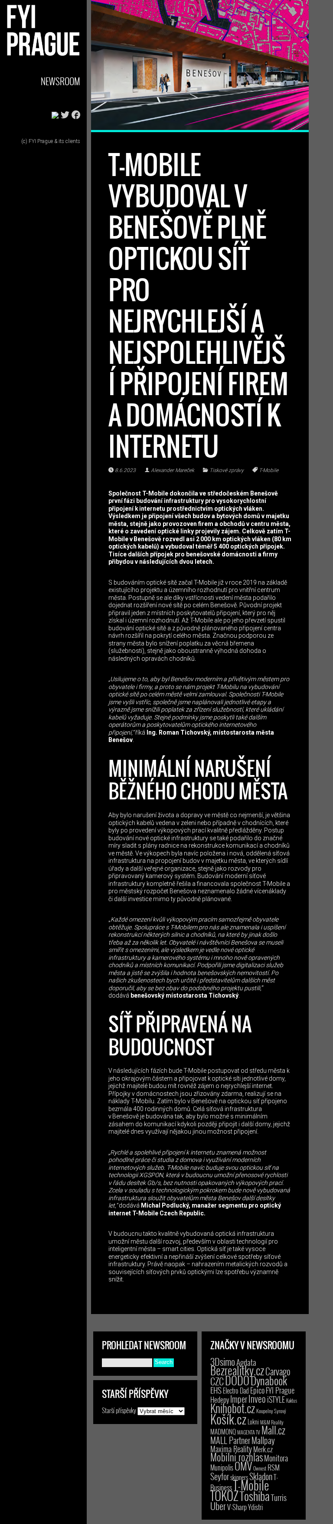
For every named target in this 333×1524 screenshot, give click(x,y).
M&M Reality (272, 1422)
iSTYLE (276, 1399)
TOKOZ (224, 1495)
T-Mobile (268, 470)
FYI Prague (280, 1390)
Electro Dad (236, 1390)
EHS (216, 1390)
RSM (274, 1467)
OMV (243, 1466)
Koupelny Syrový (271, 1411)
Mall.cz (273, 1430)
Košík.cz (228, 1418)
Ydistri (255, 1507)
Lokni (253, 1421)
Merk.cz (263, 1449)
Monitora (276, 1458)
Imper (238, 1398)
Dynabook (269, 1380)
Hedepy (219, 1399)
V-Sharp (237, 1506)
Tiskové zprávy (226, 470)
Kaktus (291, 1400)
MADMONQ (223, 1431)
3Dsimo (222, 1361)
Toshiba (255, 1495)
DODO (237, 1380)
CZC (217, 1381)
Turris (279, 1497)
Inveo (257, 1398)
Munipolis (221, 1467)
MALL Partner (230, 1440)
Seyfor (219, 1476)
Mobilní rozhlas (236, 1456)
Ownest (259, 1468)
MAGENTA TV (248, 1432)
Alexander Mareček (172, 470)
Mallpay (263, 1440)
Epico (257, 1390)
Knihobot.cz (232, 1408)
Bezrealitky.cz (237, 1370)
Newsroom (60, 81)
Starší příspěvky (119, 1410)
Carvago (278, 1371)
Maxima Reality (231, 1448)
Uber (218, 1506)
